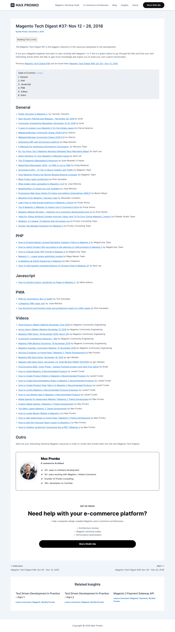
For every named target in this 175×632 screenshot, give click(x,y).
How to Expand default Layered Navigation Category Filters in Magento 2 (54, 242)
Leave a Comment (23, 602)
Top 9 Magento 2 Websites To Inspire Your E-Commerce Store (48, 207)
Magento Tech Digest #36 (37, 63)
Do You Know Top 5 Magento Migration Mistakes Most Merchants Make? (53, 151)
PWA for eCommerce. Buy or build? (35, 299)
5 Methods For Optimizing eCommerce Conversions (43, 146)
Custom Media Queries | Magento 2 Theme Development (46, 404)
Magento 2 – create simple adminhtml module (40, 256)
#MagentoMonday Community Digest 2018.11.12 (41, 137)
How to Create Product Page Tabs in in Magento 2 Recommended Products (55, 385)
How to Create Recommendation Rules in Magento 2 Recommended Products (56, 380)
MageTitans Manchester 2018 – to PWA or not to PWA (44, 165)
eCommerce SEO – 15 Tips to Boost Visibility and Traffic (45, 170)
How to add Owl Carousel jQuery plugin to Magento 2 (44, 422)
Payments (143, 598)
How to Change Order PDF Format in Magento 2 (41, 251)
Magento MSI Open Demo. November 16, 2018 (40, 357)
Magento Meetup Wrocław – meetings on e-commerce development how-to (55, 212)
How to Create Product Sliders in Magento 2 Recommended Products (52, 376)
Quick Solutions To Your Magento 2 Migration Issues (43, 156)
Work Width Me (87, 544)
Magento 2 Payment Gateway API (134, 593)
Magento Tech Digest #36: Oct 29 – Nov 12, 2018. (93, 63)
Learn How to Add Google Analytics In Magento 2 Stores (46, 202)
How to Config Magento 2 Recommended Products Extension (48, 390)
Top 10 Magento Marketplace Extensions (38, 160)
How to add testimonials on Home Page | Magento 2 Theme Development (54, 418)
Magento (36, 602)
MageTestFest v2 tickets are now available (39, 188)
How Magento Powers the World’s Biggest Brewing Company (48, 174)
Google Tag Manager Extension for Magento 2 (40, 226)
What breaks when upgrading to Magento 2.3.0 (41, 184)
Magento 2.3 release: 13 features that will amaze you (44, 221)
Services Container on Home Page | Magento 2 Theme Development (51, 352)
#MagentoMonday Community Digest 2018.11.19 (41, 132)
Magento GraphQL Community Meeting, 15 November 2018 (47, 348)
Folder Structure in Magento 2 (33, 114)
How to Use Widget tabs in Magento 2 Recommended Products (49, 394)
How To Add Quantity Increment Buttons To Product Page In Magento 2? (53, 265)
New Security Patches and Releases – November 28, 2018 (46, 118)
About (135, 5)
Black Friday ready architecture (33, 179)
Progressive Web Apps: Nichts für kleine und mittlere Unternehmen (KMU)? (54, 193)
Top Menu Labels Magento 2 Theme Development (42, 408)
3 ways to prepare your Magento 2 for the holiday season (46, 128)
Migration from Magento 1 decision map (37, 198)
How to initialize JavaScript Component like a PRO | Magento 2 (49, 427)
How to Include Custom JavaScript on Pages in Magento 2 (47, 282)
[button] (153, 5)
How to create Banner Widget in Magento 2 (39, 413)
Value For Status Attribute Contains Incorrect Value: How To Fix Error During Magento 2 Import (64, 216)
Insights (124, 5)
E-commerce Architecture (95, 5)
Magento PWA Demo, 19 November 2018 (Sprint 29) (43, 334)
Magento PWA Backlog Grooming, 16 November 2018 (44, 343)
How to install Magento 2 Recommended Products (42, 371)
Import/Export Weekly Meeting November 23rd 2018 (44, 324)
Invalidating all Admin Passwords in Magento (40, 261)
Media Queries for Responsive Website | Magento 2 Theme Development (53, 399)
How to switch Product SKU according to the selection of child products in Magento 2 (60, 247)
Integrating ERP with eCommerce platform (38, 142)
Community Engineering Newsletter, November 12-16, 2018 (46, 123)
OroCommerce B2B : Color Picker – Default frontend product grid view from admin (58, 366)
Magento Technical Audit (67, 5)
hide (39, 73)
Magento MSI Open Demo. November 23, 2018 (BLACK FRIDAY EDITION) (53, 362)
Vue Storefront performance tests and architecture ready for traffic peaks (54, 308)
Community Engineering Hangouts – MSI (37, 338)
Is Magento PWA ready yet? (31, 303)
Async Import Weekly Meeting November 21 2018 (42, 329)
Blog (114, 5)
